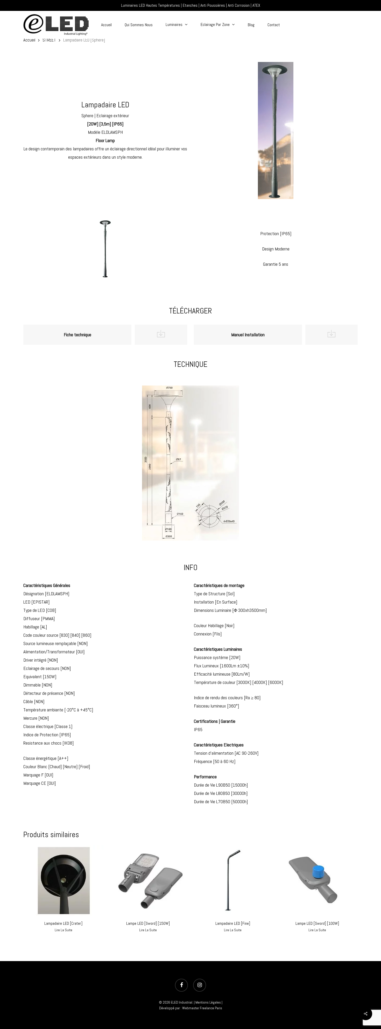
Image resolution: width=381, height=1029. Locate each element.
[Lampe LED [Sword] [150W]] (148, 880)
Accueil (29, 40)
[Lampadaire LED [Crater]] (63, 880)
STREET (49, 40)
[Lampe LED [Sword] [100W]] (317, 880)
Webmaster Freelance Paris (202, 1008)
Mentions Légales (208, 1002)
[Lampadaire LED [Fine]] (233, 880)
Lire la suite (63, 930)
